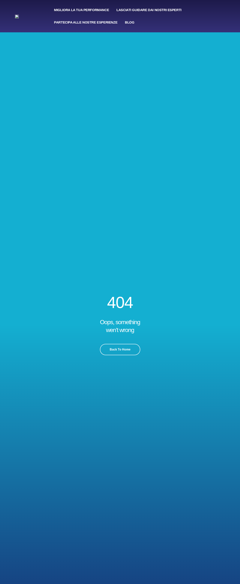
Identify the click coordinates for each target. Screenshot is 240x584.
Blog (129, 22)
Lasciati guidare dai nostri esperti (149, 10)
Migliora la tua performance (81, 10)
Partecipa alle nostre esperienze (85, 22)
